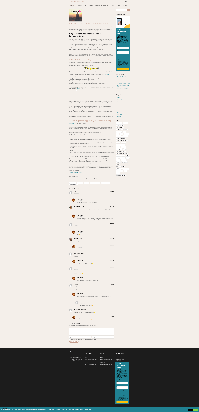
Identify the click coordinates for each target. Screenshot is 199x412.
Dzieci (118, 105)
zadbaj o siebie (118, 168)
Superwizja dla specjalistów (94, 5)
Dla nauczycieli (119, 99)
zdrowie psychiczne (119, 170)
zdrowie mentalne (126, 168)
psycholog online (119, 149)
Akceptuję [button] (195, 410)
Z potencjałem (119, 116)
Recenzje (118, 110)
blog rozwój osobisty (119, 127)
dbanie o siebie (118, 131)
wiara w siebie (124, 162)
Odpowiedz (112, 191)
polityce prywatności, (121, 398)
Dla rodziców (119, 101)
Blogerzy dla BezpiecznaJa (106, 182)
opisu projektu (79, 88)
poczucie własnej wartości (120, 138)
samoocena (118, 155)
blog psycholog (125, 123)
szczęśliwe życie (122, 157)
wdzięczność (118, 162)
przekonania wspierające (120, 144)
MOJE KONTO (118, 5)
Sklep (108, 5)
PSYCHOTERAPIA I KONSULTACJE (82, 5)
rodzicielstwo (118, 151)
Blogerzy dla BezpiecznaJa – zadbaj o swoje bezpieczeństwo (89, 23)
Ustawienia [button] (190, 410)
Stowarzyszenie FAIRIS (87, 72)
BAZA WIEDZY (103, 5)
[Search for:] (123, 9)
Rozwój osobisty (119, 114)
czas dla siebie (118, 129)
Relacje (118, 112)
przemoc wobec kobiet (73, 184)
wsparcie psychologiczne (120, 166)
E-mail (118, 46)
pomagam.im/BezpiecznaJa (95, 163)
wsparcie (117, 164)
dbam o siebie (125, 129)
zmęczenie (118, 173)
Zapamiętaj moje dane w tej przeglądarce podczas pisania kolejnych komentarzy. (83, 339)
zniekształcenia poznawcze (120, 175)
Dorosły (118, 103)
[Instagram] (126, 1)
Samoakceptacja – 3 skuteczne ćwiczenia (123, 83)
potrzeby (117, 140)
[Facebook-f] (125, 1)
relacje (125, 149)
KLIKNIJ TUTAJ (106, 74)
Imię (117, 50)
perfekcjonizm (118, 136)
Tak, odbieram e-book (123, 68)
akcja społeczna (80, 182)
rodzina (124, 151)
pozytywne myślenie (124, 140)
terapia (128, 157)
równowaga (125, 153)
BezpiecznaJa (86, 182)
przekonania (124, 142)
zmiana (126, 170)
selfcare (123, 155)
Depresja (118, 97)
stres (117, 157)
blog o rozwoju (118, 123)
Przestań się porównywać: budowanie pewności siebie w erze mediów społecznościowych (123, 89)
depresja (124, 131)
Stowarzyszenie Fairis (72, 123)
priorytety (118, 142)
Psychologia (119, 108)
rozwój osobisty (119, 153)
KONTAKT (112, 5)
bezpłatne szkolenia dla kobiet (95, 182)
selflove (127, 155)
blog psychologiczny (119, 125)
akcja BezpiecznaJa (73, 182)
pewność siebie (125, 136)
